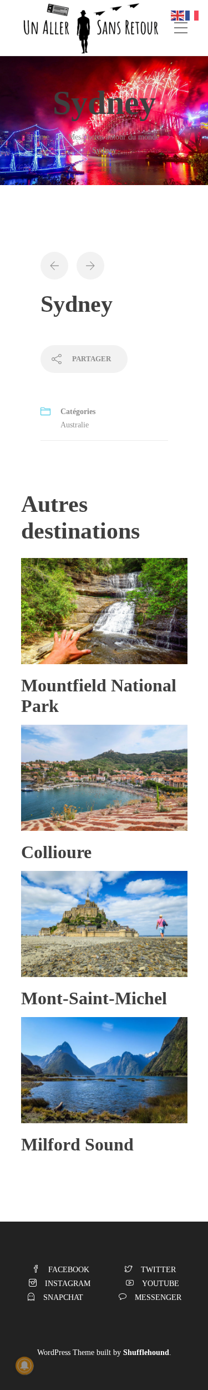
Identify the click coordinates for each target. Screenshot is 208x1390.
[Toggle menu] (180, 28)
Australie (74, 425)
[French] (192, 15)
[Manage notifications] (24, 1365)
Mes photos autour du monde (113, 137)
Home (40, 137)
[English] (178, 15)
